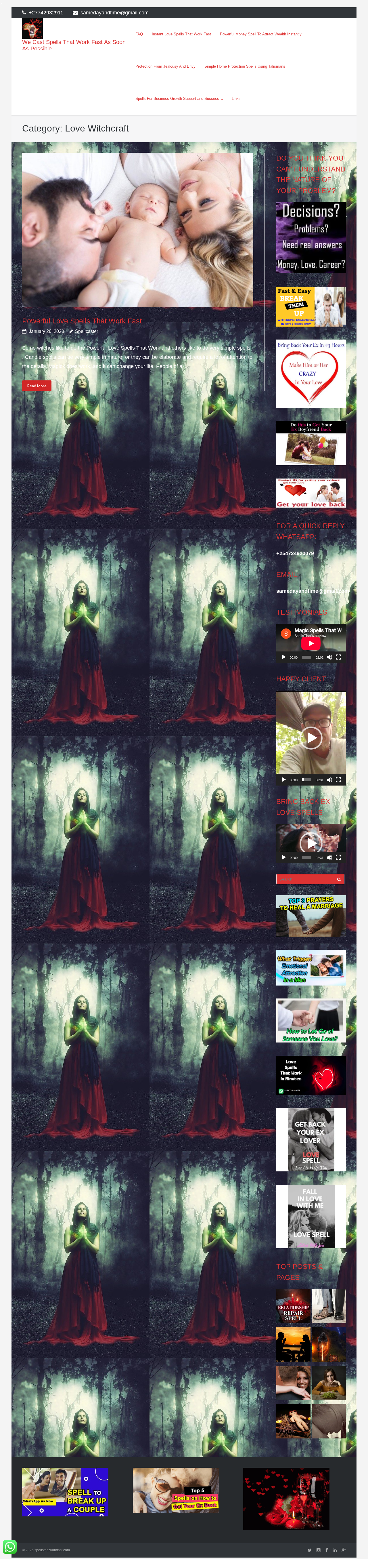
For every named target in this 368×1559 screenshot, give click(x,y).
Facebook (326, 1550)
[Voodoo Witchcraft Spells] (293, 1423)
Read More (37, 385)
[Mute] (329, 657)
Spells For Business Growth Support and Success (177, 98)
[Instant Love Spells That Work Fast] (293, 1308)
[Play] (284, 657)
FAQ (139, 34)
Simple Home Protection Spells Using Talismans (244, 66)
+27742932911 (46, 13)
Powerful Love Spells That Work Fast (82, 321)
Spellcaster (86, 331)
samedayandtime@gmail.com (114, 13)
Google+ (344, 1550)
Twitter (310, 1550)
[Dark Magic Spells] (329, 1346)
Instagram (319, 1550)
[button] (311, 738)
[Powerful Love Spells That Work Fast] (137, 230)
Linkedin (335, 1550)
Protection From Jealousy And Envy (165, 66)
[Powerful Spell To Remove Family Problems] (293, 1346)
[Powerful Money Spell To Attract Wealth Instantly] (329, 1308)
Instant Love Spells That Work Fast (181, 34)
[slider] (306, 779)
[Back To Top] (354, 1545)
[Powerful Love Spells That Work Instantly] (293, 1384)
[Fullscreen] (338, 657)
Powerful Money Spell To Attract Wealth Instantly (261, 34)
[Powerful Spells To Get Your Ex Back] (329, 1423)
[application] (311, 643)
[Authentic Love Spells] (329, 1384)
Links (236, 98)
